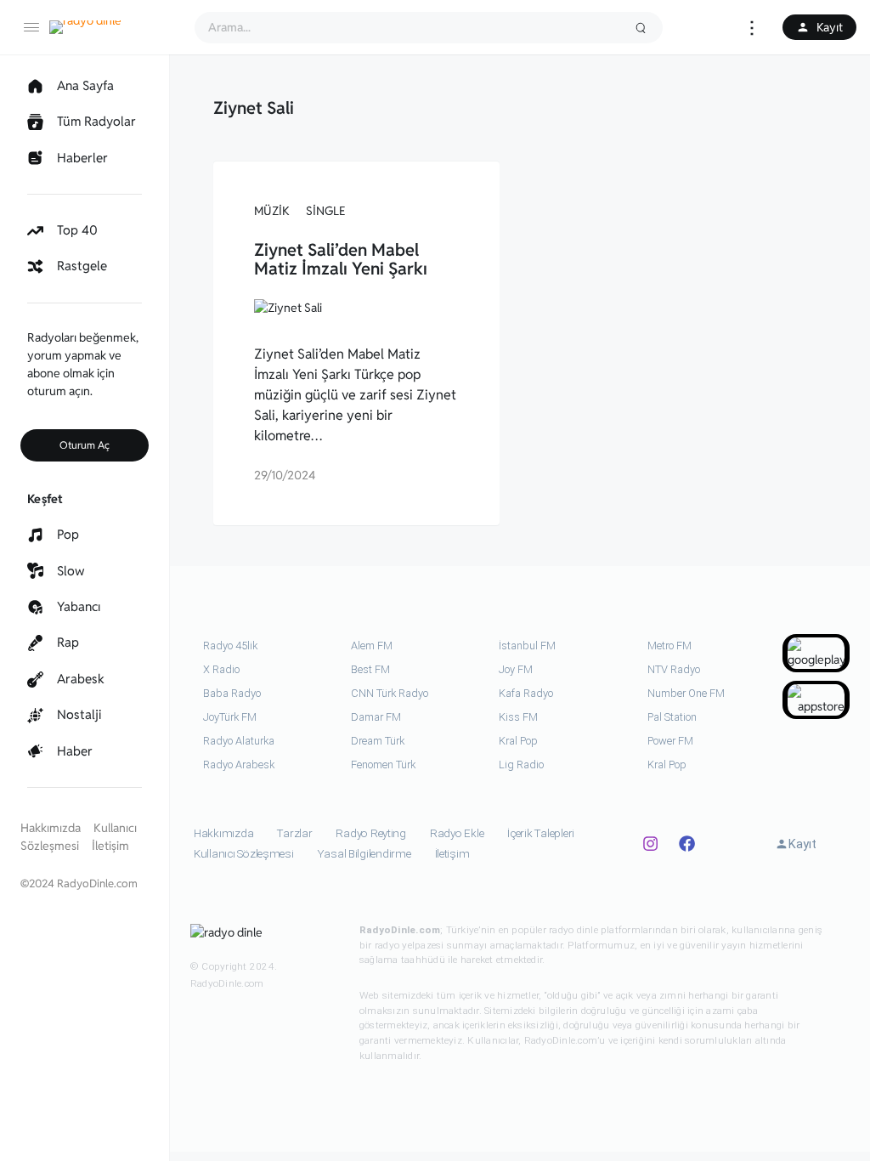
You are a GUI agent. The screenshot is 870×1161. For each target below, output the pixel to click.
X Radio (221, 669)
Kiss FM (518, 717)
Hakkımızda (50, 827)
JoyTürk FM (230, 717)
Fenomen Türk (383, 764)
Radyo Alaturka (238, 740)
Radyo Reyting (371, 833)
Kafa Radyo (526, 693)
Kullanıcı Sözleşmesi (244, 853)
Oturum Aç (84, 445)
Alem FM (372, 645)
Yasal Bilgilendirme (364, 853)
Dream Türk (377, 740)
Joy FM (516, 669)
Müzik (272, 210)
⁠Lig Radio (521, 764)
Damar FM (376, 717)
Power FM (670, 740)
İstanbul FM (527, 645)
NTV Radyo (673, 669)
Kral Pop (518, 740)
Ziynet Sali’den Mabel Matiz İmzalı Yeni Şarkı (340, 259)
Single (326, 210)
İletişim (110, 845)
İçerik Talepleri (540, 833)
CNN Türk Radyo (389, 693)
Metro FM (669, 645)
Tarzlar (294, 833)
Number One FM (686, 693)
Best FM (370, 669)
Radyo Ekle (456, 833)
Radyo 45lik (230, 645)
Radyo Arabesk (238, 764)
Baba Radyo (232, 693)
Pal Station (672, 717)
